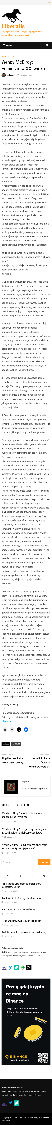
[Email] (48, 2)
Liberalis (13, 26)
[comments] (32, 876)
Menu (9, 45)
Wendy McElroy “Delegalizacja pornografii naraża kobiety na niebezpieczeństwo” (24, 831)
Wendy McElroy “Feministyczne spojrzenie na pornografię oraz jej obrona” (24, 846)
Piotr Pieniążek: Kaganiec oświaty (18, 909)
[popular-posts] (8, 876)
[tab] (8, 876)
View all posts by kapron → (34, 788)
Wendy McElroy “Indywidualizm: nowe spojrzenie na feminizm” (22, 815)
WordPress (44, 1117)
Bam (7, 1120)
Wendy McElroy (9, 56)
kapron (12, 75)
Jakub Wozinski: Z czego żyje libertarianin (22, 898)
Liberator (6, 721)
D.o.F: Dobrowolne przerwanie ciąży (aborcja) (24, 932)
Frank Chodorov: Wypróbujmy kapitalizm (21, 920)
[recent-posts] (20, 876)
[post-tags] (44, 876)
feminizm (16, 744)
